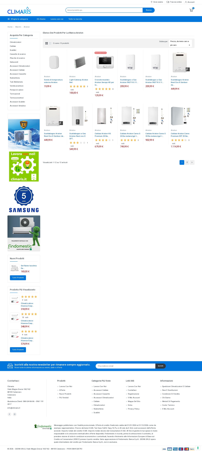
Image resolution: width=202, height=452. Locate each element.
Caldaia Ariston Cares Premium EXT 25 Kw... (180, 134)
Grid (46, 43)
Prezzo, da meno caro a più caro (180, 43)
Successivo (192, 162)
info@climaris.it (13, 408)
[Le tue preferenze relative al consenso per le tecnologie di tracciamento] (198, 448)
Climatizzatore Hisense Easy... (27, 304)
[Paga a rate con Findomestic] (23, 233)
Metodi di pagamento (171, 401)
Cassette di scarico (18, 54)
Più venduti (64, 397)
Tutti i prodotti (18, 277)
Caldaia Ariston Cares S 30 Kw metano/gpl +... (156, 134)
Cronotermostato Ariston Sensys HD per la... (104, 82)
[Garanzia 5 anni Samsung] (23, 199)
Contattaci (13, 380)
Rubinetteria (15, 78)
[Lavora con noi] (23, 166)
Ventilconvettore (16, 86)
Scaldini (13, 50)
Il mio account (133, 397)
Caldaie (13, 46)
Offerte (62, 390)
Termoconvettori (17, 98)
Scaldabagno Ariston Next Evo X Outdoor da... (180, 82)
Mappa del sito (133, 401)
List (50, 43)
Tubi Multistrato (16, 82)
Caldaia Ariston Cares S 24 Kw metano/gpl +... (130, 134)
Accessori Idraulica (18, 105)
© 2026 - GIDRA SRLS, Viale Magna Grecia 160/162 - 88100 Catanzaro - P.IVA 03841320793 (44, 449)
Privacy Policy (133, 409)
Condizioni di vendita (171, 394)
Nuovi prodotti (65, 394)
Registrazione (133, 394)
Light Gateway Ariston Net (78, 81)
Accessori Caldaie (17, 70)
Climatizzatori (15, 42)
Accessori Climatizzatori (20, 66)
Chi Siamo (41, 19)
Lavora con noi (57, 19)
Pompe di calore (16, 90)
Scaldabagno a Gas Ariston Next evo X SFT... (77, 136)
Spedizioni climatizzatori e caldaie (176, 386)
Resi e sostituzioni (170, 390)
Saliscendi (14, 62)
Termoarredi (15, 94)
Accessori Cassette (18, 74)
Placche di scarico (17, 58)
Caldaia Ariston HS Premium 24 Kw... (103, 134)
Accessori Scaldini (17, 101)
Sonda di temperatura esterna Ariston (53, 81)
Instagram (15, 414)
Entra (129, 405)
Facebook (9, 414)
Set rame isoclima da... (29, 267)
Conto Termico (168, 405)
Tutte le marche (75, 19)
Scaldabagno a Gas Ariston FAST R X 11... (129, 81)
